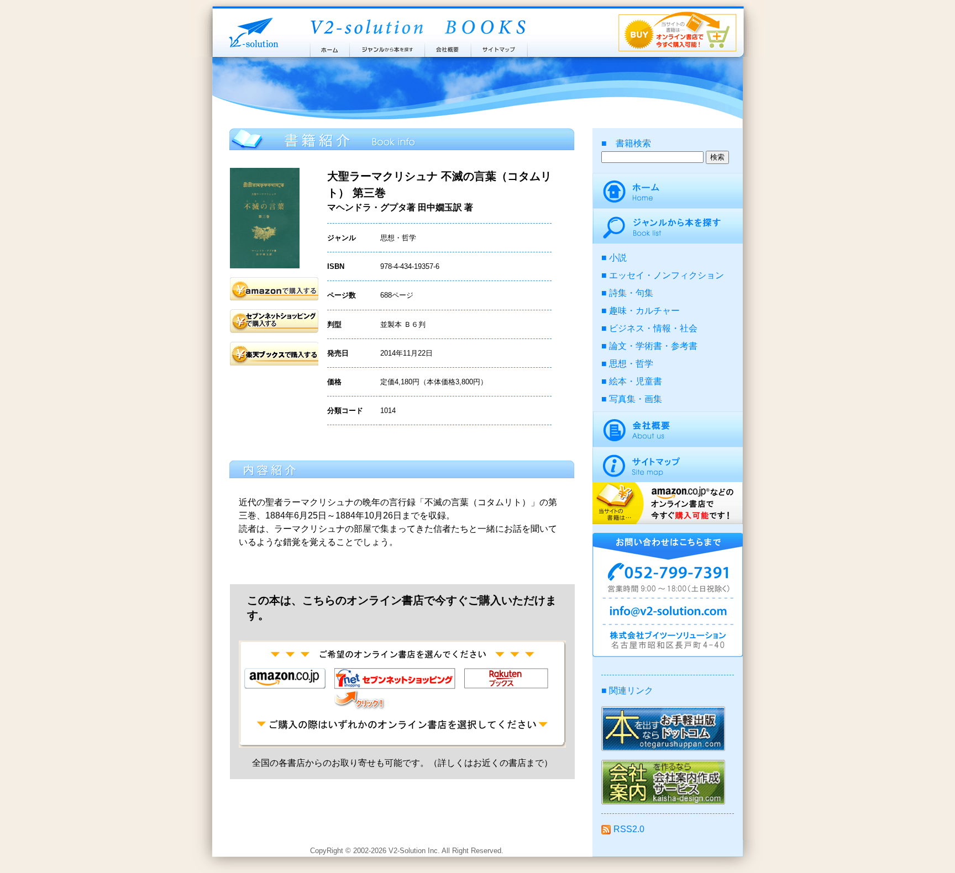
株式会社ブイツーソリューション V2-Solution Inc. (251, 32)
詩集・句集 (631, 293)
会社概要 (448, 46)
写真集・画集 (635, 399)
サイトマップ (500, 46)
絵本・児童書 (635, 381)
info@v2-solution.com (667, 613)
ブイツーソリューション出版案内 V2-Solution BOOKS (417, 28)
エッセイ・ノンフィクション (666, 275)
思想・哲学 (631, 363)
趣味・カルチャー (644, 310)
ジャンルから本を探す (386, 46)
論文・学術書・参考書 (653, 346)
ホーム (329, 46)
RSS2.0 (628, 829)
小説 (618, 257)
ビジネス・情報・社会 (653, 328)
